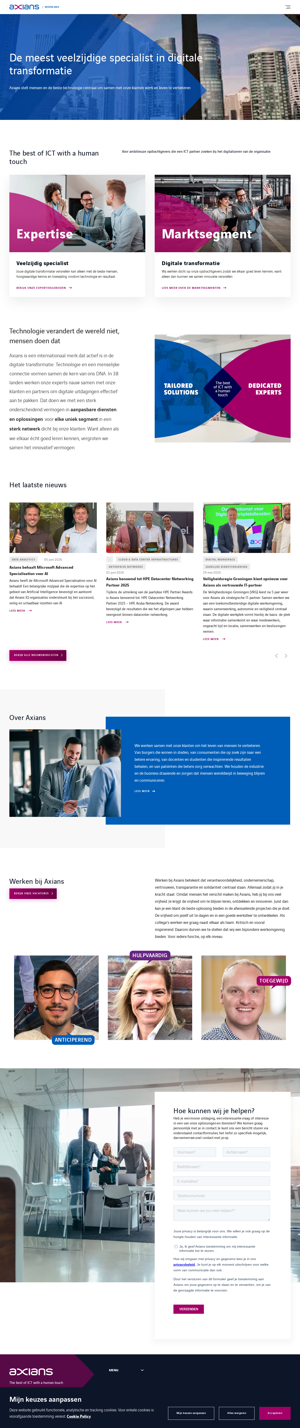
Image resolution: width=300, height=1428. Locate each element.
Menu (114, 1370)
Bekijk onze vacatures (31, 893)
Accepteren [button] (275, 1413)
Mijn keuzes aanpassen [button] (191, 1413)
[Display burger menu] (288, 7)
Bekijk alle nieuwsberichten (36, 655)
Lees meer (17, 622)
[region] (150, 771)
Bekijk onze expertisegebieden (41, 288)
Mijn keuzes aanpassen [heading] (45, 1400)
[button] (276, 655)
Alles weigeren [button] (236, 1413)
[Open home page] (24, 7)
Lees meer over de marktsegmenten (191, 288)
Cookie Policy (79, 1416)
